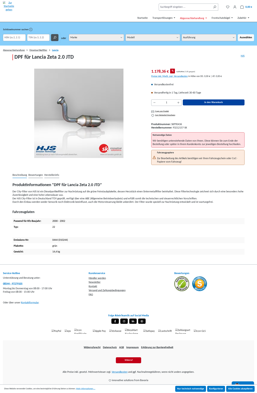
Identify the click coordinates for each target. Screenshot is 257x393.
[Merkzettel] (227, 7)
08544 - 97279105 (12, 283)
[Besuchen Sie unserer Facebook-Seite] (115, 321)
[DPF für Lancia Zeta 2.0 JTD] (78, 113)
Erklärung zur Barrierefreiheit (157, 347)
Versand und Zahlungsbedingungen (107, 290)
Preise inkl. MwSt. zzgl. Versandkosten (169, 76)
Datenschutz (110, 347)
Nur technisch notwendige (190, 389)
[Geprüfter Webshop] (182, 283)
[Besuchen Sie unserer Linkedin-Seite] (133, 321)
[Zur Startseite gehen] (9, 6)
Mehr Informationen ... (85, 389)
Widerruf (129, 360)
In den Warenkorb (213, 102)
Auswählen (246, 37)
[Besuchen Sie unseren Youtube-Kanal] (142, 321)
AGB (121, 347)
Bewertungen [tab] (35, 175)
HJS (243, 56)
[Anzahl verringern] (154, 102)
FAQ (91, 294)
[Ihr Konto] (234, 7)
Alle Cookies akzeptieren (240, 389)
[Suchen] (214, 7)
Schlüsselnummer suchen (16, 29)
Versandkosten (119, 372)
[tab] (19, 175)
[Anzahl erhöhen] (178, 102)
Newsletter (95, 282)
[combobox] (185, 7)
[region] (79, 113)
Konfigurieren (216, 389)
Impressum (132, 347)
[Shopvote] (199, 283)
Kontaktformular (30, 302)
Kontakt (93, 286)
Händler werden (97, 278)
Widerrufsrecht (92, 347)
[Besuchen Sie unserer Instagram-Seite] (124, 321)
